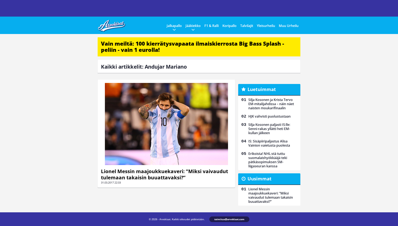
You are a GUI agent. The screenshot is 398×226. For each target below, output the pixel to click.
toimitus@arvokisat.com (229, 219)
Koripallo (229, 25)
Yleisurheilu (266, 25)
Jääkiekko (193, 25)
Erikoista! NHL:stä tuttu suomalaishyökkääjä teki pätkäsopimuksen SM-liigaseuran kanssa (267, 159)
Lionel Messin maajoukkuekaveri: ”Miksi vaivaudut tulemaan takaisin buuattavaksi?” (164, 174)
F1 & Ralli (211, 25)
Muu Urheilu (288, 25)
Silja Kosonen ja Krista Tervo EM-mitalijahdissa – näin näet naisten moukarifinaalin (271, 103)
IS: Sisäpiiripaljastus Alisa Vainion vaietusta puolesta (269, 143)
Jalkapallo (174, 25)
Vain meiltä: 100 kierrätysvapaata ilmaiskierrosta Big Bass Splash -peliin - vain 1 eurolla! (192, 46)
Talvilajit (246, 25)
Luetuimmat (262, 89)
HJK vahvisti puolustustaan (269, 116)
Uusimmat (260, 178)
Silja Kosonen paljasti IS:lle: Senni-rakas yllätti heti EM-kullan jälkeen (269, 128)
